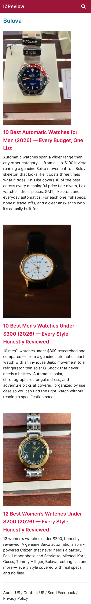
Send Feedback (61, 592)
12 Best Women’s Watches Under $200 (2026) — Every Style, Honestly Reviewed (42, 522)
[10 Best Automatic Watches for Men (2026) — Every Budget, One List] (37, 123)
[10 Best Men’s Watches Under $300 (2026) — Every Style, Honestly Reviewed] (37, 317)
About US (11, 592)
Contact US (33, 592)
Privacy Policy (15, 598)
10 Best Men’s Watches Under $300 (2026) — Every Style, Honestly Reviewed (38, 334)
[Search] (83, 6)
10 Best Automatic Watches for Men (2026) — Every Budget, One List (43, 140)
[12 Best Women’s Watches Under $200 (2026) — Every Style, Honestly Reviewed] (37, 505)
